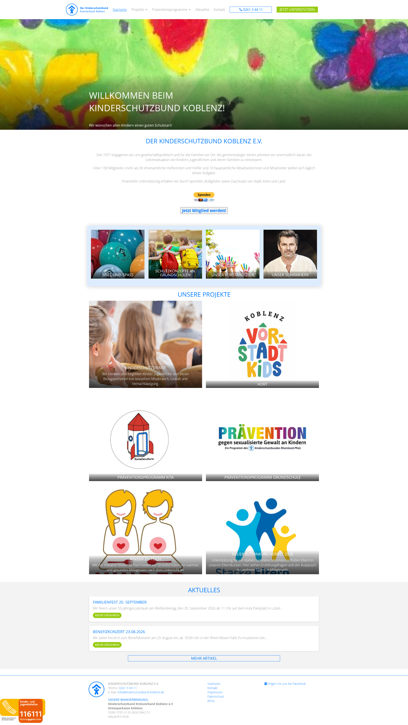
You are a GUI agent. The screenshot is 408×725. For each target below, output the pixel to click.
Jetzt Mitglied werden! (204, 210)
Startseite (120, 9)
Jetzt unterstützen (297, 9)
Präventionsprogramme (169, 9)
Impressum (214, 692)
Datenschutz (215, 696)
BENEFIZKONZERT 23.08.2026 (119, 631)
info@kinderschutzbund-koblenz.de (141, 692)
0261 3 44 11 (253, 9)
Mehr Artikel (204, 658)
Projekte (138, 9)
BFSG (211, 701)
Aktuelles (202, 9)
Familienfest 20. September (120, 602)
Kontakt (219, 9)
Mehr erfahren (107, 615)
